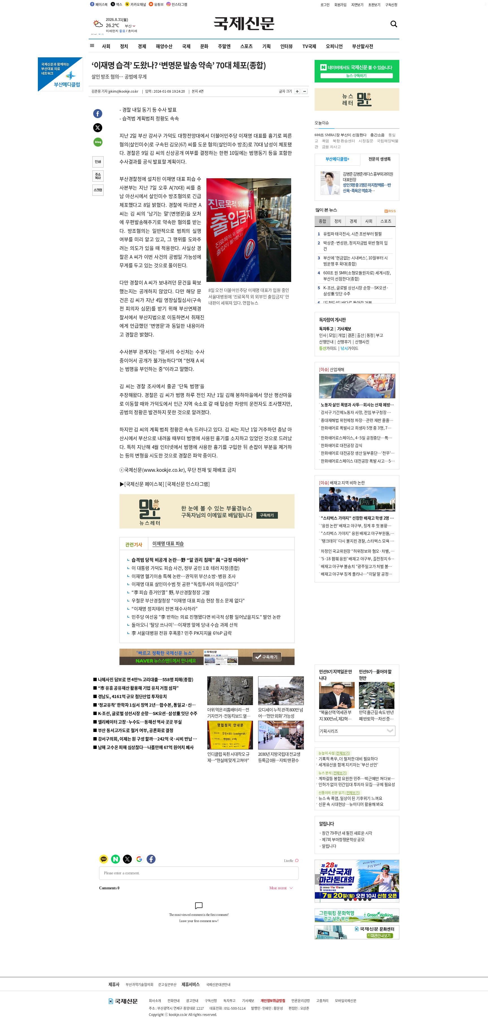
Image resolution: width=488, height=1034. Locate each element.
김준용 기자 (99, 91)
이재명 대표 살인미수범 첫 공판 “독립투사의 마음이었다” (185, 584)
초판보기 (374, 4)
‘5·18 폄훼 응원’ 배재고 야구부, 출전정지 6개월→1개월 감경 (370, 558)
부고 (379, 335)
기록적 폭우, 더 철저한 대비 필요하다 (348, 758)
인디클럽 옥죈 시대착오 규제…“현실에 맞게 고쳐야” (228, 757)
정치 (124, 46)
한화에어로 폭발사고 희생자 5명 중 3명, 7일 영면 (360, 428)
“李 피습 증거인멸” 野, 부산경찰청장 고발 (171, 592)
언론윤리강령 (300, 1000)
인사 (322, 335)
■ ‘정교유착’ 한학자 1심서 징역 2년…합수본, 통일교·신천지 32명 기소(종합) (161, 705)
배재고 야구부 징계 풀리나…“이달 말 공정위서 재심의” (365, 574)
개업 (341, 335)
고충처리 (322, 1000)
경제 (142, 46)
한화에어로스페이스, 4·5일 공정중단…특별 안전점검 (364, 437)
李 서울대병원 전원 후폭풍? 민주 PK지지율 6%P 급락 (182, 632)
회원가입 (340, 4)
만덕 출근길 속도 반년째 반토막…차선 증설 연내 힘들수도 (376, 718)
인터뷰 (286, 46)
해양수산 (164, 46)
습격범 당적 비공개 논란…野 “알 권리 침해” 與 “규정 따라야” (190, 559)
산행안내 (326, 341)
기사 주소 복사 (97, 176)
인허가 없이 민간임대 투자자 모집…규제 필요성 (357, 784)
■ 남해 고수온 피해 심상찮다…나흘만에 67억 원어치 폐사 (143, 747)
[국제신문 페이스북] (144, 483)
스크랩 (97, 190)
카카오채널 (138, 4)
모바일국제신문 (345, 1000)
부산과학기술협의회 (139, 984)
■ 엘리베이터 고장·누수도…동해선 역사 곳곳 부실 (137, 722)
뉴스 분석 (333, 772)
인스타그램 (179, 4)
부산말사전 (362, 46)
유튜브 (158, 4)
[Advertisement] (249, 347)
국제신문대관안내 (218, 984)
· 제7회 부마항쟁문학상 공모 (341, 839)
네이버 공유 (97, 142)
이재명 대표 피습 (168, 543)
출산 (360, 335)
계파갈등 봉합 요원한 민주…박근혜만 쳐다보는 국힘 (360, 778)
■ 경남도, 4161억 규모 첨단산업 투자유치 (130, 696)
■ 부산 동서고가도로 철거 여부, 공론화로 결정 (133, 730)
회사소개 (155, 1000)
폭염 (325, 141)
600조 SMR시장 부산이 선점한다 (341, 135)
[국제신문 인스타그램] (187, 483)
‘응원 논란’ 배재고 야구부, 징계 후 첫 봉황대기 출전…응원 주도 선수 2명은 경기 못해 (388, 525)
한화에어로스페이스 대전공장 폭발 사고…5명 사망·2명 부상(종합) (374, 461)
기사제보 (248, 1000)
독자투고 (229, 1000)
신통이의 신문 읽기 (339, 792)
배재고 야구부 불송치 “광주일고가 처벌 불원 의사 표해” (365, 566)
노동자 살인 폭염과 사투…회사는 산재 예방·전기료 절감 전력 (370, 404)
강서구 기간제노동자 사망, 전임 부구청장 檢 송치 (360, 412)
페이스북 (101, 4)
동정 (370, 335)
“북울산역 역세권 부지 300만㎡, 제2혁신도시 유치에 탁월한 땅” (335, 721)
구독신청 (391, 4)
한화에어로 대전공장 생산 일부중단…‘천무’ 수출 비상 (364, 453)
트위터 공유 (97, 128)
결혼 (351, 335)
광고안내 (192, 1000)
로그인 (325, 4)
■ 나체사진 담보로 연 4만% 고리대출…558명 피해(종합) (143, 679)
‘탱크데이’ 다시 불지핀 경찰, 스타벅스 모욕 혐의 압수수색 (367, 541)
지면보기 (357, 4)
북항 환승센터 (344, 141)
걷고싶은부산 (167, 984)
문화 (204, 46)
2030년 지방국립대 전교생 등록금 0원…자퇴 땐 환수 (279, 757)
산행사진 (362, 341)
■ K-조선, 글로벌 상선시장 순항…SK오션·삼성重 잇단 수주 (145, 713)
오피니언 (334, 46)
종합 (322, 221)
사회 (106, 46)
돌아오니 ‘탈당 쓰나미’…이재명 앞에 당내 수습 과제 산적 (185, 624)
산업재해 (331, 369)
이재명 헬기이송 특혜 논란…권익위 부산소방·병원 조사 (184, 576)
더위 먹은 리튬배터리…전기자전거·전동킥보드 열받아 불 (228, 716)
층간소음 (377, 135)
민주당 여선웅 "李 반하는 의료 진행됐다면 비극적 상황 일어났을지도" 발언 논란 (206, 616)
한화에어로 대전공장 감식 (341, 445)
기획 (266, 46)
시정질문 (366, 141)
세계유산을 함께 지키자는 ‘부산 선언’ (348, 764)
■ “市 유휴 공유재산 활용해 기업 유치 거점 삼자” (136, 688)
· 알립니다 (327, 846)
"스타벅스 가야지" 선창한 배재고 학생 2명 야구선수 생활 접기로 (372, 518)
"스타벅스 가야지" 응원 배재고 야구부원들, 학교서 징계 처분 (369, 533)
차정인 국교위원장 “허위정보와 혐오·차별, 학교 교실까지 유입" (372, 551)
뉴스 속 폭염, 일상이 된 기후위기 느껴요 (350, 798)
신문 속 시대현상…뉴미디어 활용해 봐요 (351, 804)
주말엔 (224, 46)
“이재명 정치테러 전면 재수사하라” (165, 608)
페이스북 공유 (97, 114)
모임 (332, 335)
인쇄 (97, 162)
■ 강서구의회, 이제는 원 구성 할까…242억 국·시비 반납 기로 (147, 739)
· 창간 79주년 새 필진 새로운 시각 (345, 833)
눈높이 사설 (334, 753)
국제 (186, 46)
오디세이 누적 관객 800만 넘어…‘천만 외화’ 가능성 (280, 713)
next (396, 879)
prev (318, 879)
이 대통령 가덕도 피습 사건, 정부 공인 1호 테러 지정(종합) (185, 567)
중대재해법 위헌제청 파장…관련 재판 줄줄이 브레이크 (364, 420)
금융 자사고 (331, 147)
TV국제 (309, 46)
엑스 (119, 4)
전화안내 (173, 1000)
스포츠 (246, 46)
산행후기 (344, 341)
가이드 (328, 348)
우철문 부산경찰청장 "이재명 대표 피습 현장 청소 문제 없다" (188, 600)
